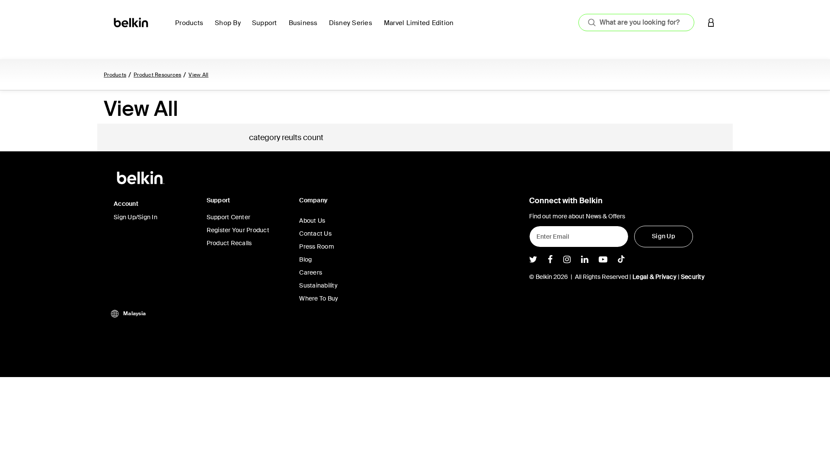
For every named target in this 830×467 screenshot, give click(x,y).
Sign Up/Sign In (135, 217)
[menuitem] (191, 28)
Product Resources (157, 74)
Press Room (316, 246)
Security (693, 277)
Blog (305, 259)
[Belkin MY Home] (132, 21)
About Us (312, 220)
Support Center (229, 217)
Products (115, 74)
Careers (310, 272)
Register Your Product (238, 230)
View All (198, 74)
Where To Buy (318, 298)
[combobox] (636, 22)
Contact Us (315, 233)
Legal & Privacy (654, 277)
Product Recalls (229, 243)
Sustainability (318, 285)
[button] (711, 22)
